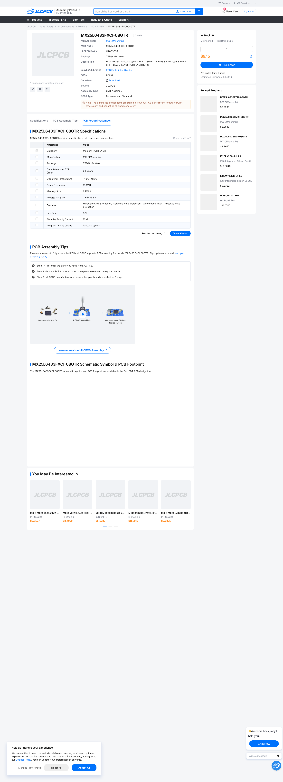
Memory (82, 26)
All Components (65, 26)
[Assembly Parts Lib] (40, 11)
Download (114, 80)
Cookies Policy (23, 759)
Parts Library (46, 26)
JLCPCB (31, 26)
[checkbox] (37, 150)
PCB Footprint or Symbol (119, 70)
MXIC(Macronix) (115, 40)
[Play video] (82, 314)
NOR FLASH (97, 26)
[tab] (39, 120)
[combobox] (132, 11)
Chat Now (264, 743)
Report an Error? (182, 138)
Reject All (56, 767)
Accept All (84, 767)
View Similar (180, 233)
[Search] (199, 11)
